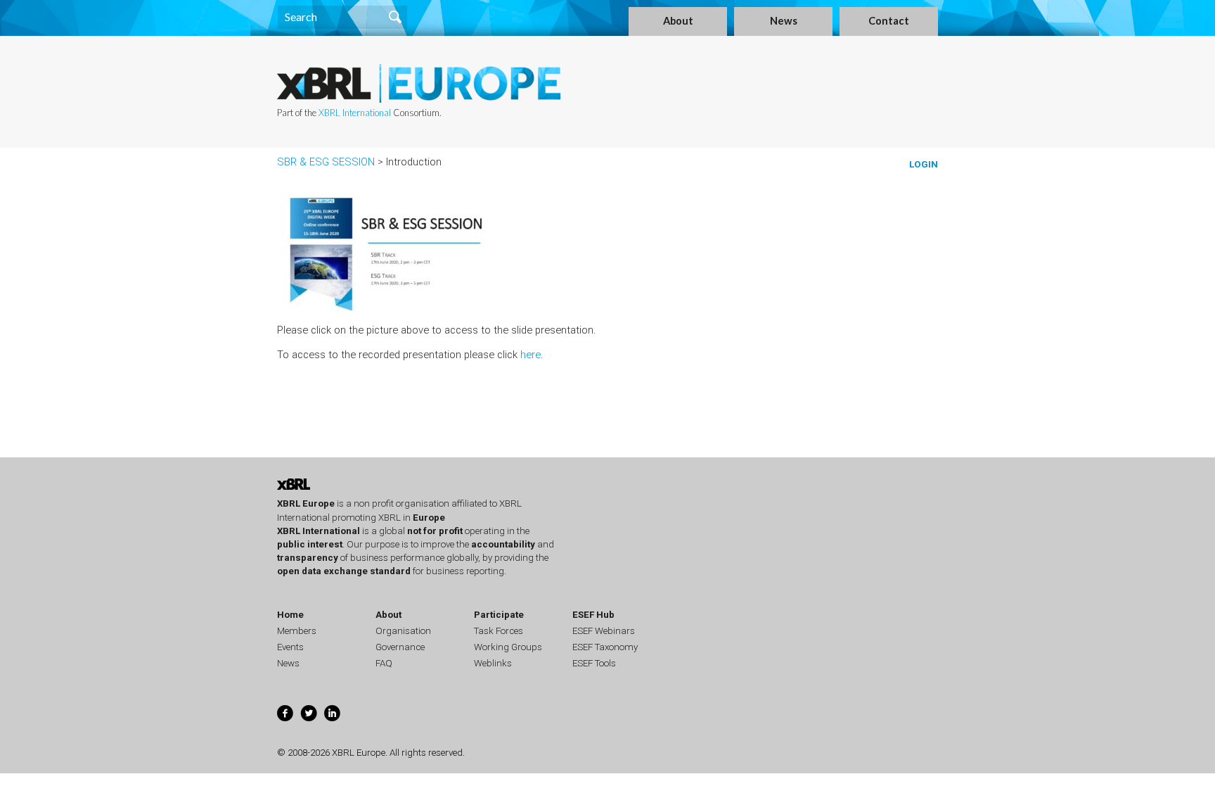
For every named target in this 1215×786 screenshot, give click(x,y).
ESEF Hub (593, 614)
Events (290, 647)
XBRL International (355, 112)
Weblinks (493, 663)
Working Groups (508, 647)
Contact (888, 21)
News (783, 21)
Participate (499, 614)
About (678, 21)
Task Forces (498, 631)
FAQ (383, 663)
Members (296, 631)
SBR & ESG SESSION (326, 162)
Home (290, 614)
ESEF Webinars (603, 631)
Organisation (403, 631)
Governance (400, 647)
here (530, 354)
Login (923, 164)
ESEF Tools (594, 663)
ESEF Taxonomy (605, 647)
